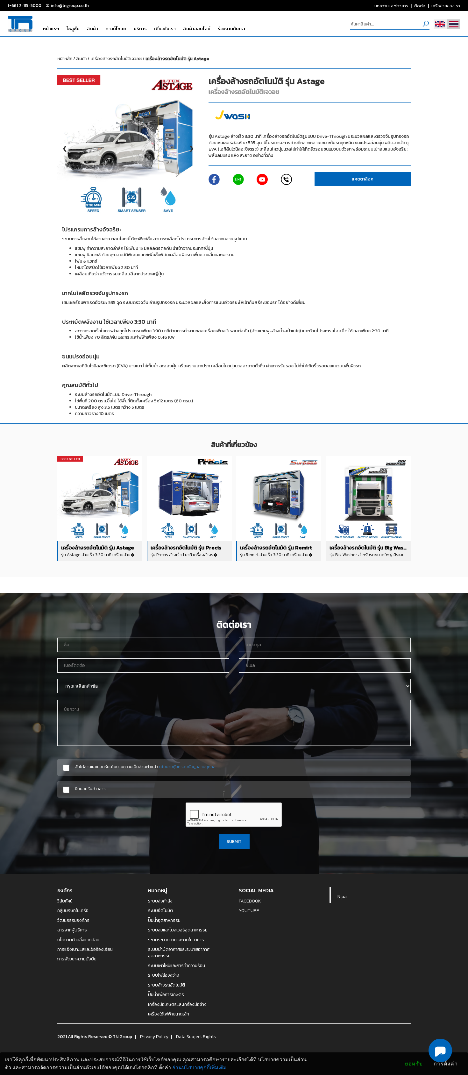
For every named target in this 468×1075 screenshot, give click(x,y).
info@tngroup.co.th (70, 5)
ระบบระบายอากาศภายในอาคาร (176, 940)
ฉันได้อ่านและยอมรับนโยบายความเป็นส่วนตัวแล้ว (145, 767)
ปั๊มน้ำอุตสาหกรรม (164, 920)
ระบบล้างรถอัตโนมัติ (166, 985)
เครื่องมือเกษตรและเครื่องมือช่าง (177, 1004)
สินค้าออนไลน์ (196, 28)
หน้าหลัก (64, 58)
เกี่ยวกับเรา (165, 28)
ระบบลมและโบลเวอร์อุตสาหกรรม (178, 930)
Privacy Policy (154, 1036)
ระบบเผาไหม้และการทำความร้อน (176, 965)
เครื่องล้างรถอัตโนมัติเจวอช (149, 58)
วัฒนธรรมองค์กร (73, 920)
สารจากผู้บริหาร (72, 930)
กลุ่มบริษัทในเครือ (73, 910)
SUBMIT (234, 841)
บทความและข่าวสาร (391, 6)
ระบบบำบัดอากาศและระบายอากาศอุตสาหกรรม (178, 952)
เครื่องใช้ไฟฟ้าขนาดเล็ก (168, 1014)
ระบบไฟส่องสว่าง (163, 975)
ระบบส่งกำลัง (160, 901)
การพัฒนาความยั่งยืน (76, 959)
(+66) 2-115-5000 (24, 5)
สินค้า (92, 28)
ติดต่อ (419, 6)
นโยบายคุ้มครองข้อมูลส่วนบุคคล (187, 766)
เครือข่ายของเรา (445, 6)
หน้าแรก (51, 28)
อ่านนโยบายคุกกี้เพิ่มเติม (199, 1067)
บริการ (140, 28)
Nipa (342, 896)
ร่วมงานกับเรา (231, 28)
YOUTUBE (249, 910)
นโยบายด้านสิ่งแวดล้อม (78, 940)
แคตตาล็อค (362, 179)
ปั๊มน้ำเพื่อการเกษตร (166, 994)
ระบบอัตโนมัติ (160, 910)
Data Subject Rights (196, 1036)
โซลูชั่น (73, 28)
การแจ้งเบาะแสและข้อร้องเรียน (85, 949)
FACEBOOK (250, 901)
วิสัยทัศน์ (65, 901)
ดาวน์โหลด (115, 28)
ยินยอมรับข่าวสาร (90, 789)
